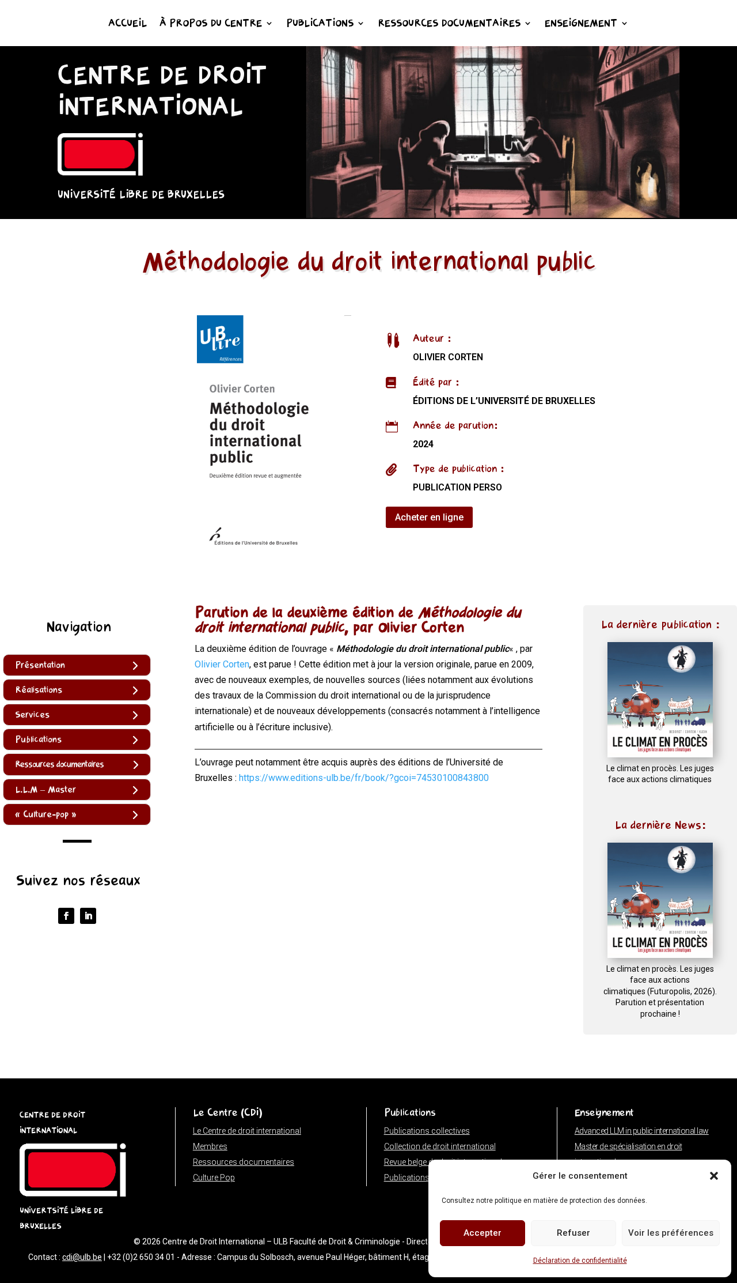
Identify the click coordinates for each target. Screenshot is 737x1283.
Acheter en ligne (429, 517)
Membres (210, 1146)
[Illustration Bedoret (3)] (492, 214)
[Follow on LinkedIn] (88, 916)
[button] (714, 1176)
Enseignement (581, 24)
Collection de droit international (440, 1146)
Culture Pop (214, 1177)
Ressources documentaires (449, 24)
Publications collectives (427, 1130)
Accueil (127, 24)
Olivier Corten (222, 664)
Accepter (483, 1233)
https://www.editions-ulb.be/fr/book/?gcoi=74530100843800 (364, 777)
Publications (320, 24)
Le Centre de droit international (247, 1130)
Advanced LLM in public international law (642, 1130)
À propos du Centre (210, 24)
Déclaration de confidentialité (580, 1260)
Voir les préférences (670, 1233)
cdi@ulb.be (82, 1257)
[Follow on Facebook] (66, 916)
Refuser (573, 1233)
